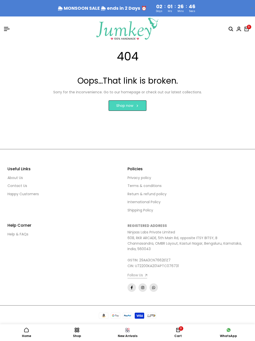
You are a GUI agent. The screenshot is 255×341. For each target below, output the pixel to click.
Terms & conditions (145, 185)
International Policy (144, 201)
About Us (15, 177)
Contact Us (17, 185)
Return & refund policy (147, 193)
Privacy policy (139, 177)
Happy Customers (23, 193)
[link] (137, 275)
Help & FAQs (17, 234)
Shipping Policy (140, 210)
